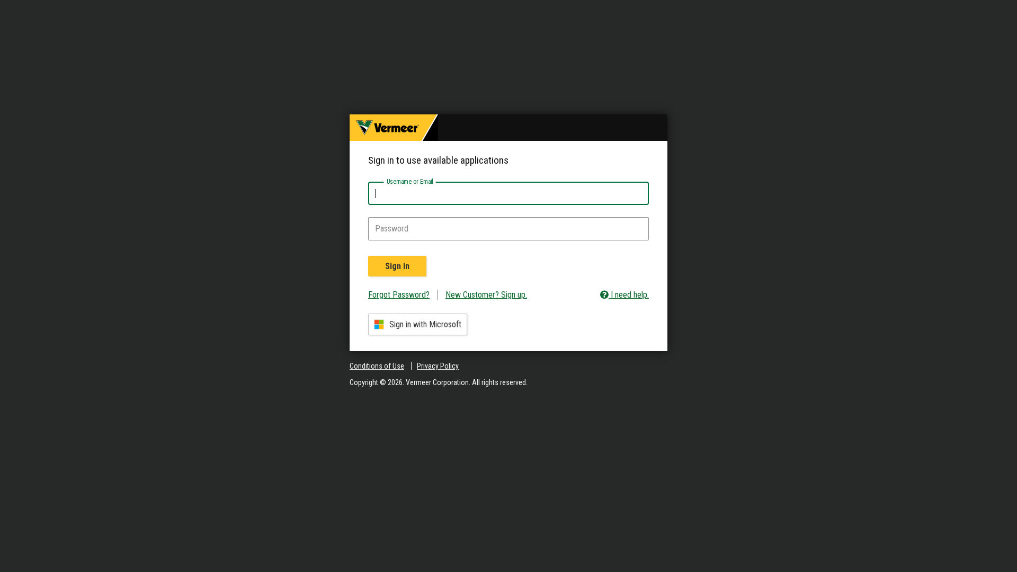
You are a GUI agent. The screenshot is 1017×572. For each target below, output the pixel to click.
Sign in (397, 266)
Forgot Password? (399, 295)
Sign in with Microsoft (425, 324)
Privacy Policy (438, 366)
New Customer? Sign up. (486, 295)
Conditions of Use (377, 366)
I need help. (629, 295)
